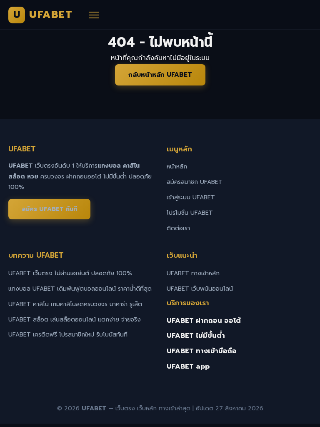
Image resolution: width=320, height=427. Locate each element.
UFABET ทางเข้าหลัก (193, 273)
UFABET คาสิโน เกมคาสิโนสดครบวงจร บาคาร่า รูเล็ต (75, 304)
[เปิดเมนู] (93, 15)
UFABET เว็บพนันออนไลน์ (200, 288)
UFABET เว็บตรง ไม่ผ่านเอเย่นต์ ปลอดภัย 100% (70, 273)
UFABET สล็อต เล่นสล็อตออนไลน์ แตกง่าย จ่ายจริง (74, 319)
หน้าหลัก (177, 166)
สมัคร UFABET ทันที (49, 209)
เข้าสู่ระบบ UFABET (191, 197)
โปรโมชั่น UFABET (190, 212)
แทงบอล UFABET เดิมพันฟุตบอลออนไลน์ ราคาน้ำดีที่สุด (80, 288)
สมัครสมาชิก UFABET (194, 182)
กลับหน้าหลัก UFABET (160, 74)
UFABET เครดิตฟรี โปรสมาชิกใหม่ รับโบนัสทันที (68, 334)
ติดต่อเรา (178, 228)
